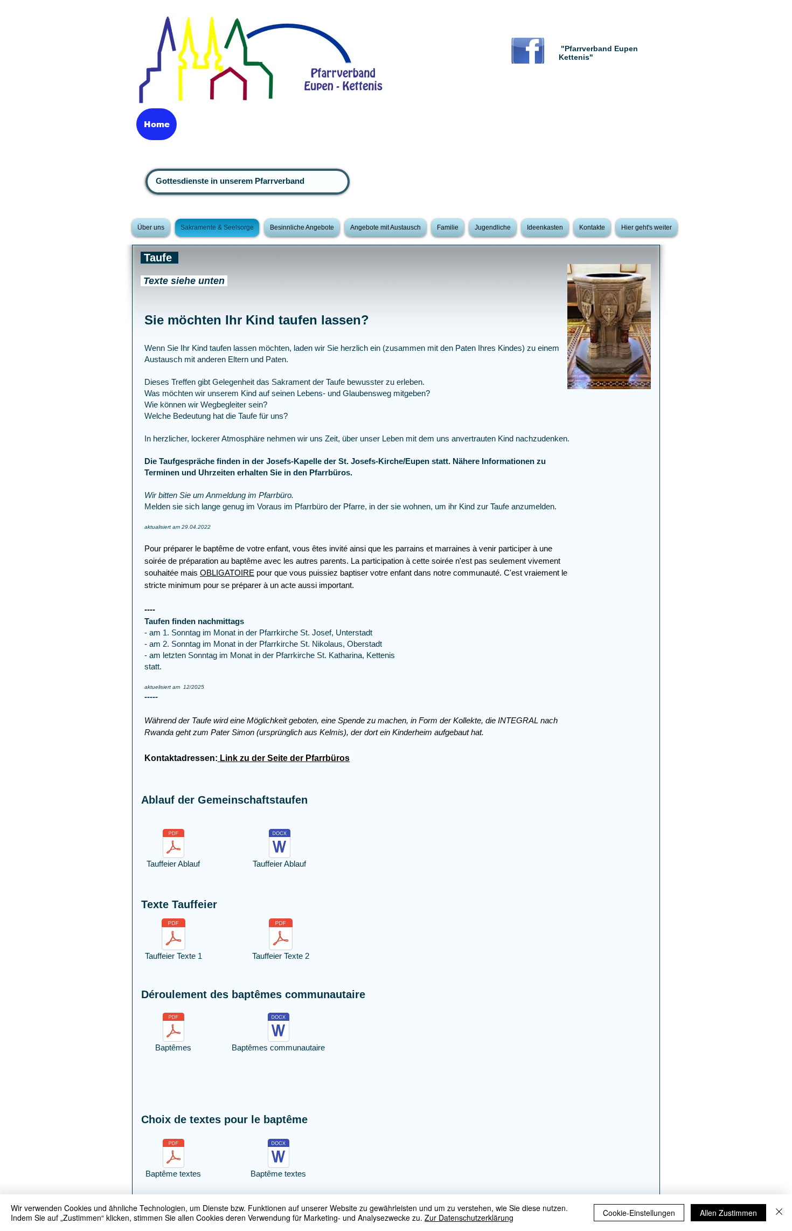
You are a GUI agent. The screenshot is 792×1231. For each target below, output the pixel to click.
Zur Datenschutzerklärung (469, 1217)
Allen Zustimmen (728, 1212)
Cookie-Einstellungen (639, 1212)
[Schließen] (779, 1212)
